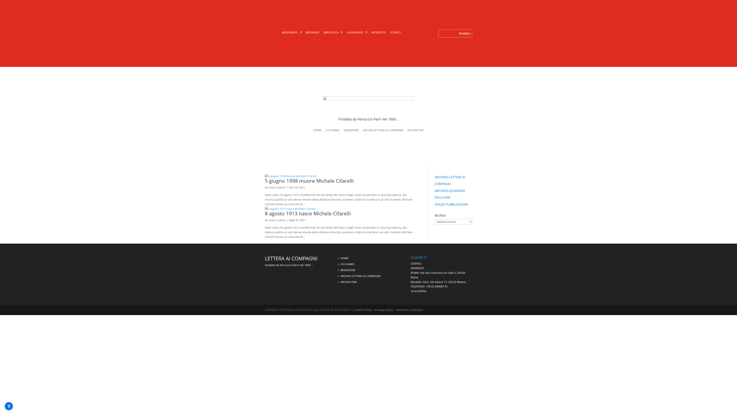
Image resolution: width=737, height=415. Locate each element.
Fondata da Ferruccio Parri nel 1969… (368, 119)
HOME (317, 130)
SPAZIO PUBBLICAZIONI (451, 204)
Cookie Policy (363, 310)
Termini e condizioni (409, 310)
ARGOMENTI (290, 32)
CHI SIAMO (333, 130)
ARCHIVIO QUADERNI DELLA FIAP (450, 194)
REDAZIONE (351, 130)
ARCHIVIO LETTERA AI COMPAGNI (450, 180)
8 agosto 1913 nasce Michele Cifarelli (308, 213)
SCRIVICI (395, 32)
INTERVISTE (378, 32)
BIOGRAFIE (312, 32)
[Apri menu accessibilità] (9, 406)
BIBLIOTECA (331, 32)
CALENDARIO (355, 32)
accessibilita (418, 291)
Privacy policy (384, 310)
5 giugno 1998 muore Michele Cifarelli (309, 180)
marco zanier (277, 187)
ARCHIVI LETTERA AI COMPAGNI (383, 130)
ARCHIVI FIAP (415, 130)
